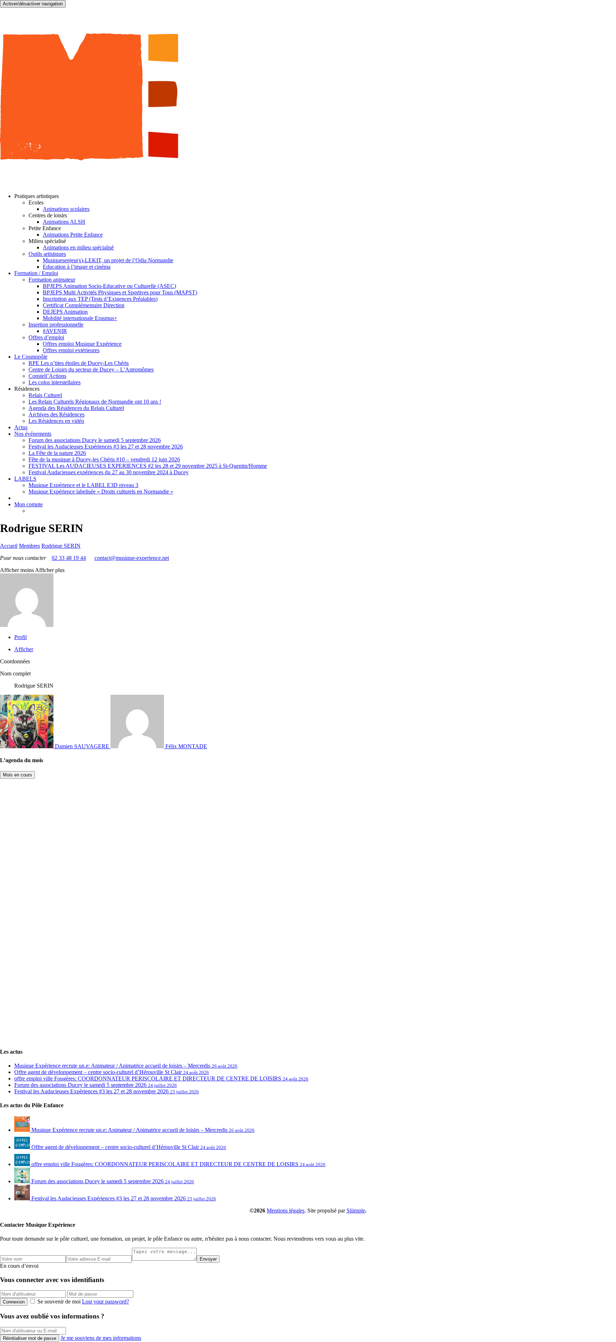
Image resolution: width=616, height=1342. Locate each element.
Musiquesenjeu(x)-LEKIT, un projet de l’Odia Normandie (108, 260)
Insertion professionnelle (56, 324)
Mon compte (28, 504)
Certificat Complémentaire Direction (83, 305)
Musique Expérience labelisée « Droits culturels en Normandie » (101, 491)
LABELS (25, 479)
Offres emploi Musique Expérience (82, 344)
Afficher (23, 649)
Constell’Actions (47, 376)
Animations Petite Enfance (73, 235)
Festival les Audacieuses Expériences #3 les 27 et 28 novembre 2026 (106, 447)
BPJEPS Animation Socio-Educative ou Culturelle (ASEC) (109, 286)
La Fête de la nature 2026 (57, 453)
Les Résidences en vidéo (56, 421)
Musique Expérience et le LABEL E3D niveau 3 (83, 485)
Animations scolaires (66, 209)
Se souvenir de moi (59, 1301)
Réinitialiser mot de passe (29, 1338)
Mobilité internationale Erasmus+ (80, 318)
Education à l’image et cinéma (77, 267)
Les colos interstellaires (55, 382)
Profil (20, 637)
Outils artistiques (47, 254)
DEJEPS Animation (65, 312)
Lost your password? (105, 1301)
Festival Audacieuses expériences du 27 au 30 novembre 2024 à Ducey (109, 472)
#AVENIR (55, 331)
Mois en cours (17, 775)
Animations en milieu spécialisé (78, 247)
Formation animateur (52, 280)
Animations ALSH (64, 222)
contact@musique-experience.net (131, 558)
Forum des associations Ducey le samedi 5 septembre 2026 (95, 440)
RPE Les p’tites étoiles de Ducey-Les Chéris (79, 363)
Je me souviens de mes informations (101, 1338)
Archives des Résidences (56, 414)
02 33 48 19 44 (69, 558)
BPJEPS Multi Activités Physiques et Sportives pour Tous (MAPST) (120, 292)
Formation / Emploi (36, 273)
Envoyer (208, 1259)
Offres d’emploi (46, 337)
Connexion (14, 1302)
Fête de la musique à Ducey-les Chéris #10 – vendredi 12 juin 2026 (104, 459)
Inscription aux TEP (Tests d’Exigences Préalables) (100, 299)
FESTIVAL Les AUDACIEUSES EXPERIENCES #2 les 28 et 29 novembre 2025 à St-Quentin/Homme (148, 466)
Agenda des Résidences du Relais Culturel (76, 408)
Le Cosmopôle (30, 357)
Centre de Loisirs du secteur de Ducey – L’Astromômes (91, 369)
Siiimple (355, 1210)
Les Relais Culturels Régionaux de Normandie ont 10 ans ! (95, 402)
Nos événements (32, 434)
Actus (20, 427)
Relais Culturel (45, 395)
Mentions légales (285, 1210)
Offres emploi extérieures (71, 350)
